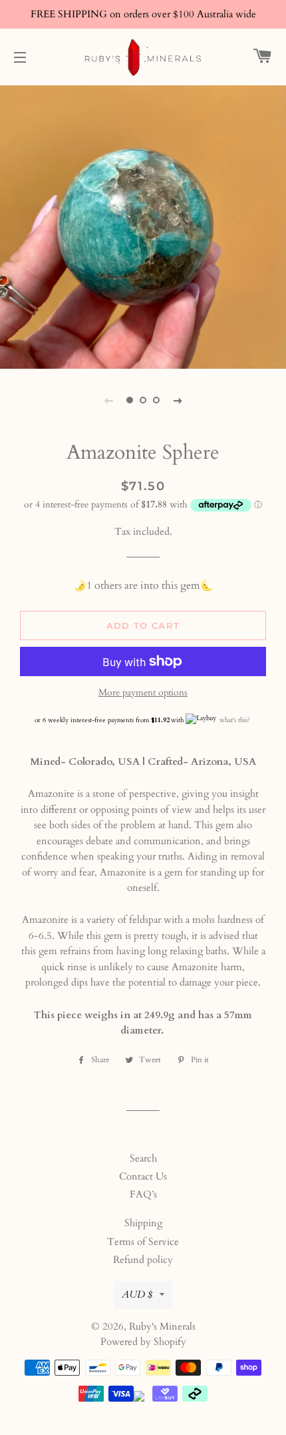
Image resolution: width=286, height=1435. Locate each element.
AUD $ (137, 1294)
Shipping (143, 1223)
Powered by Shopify (143, 1341)
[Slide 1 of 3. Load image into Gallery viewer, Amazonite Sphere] (129, 400)
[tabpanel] (143, 225)
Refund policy (143, 1259)
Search (143, 1158)
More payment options (143, 692)
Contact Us (143, 1176)
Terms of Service (143, 1241)
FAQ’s (143, 1194)
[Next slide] (177, 400)
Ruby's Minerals (162, 1326)
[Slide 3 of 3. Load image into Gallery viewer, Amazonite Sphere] (156, 400)
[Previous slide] (108, 400)
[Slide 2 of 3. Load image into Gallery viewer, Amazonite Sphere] (143, 400)
